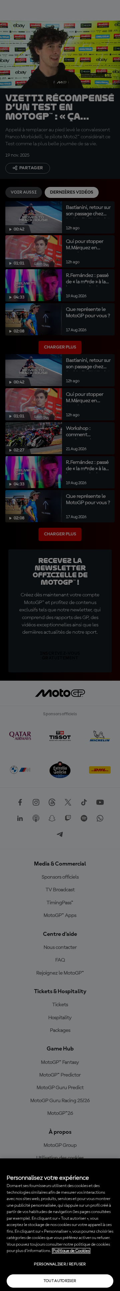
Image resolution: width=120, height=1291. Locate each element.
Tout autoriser (60, 1281)
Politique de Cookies (71, 1251)
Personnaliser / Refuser (60, 1264)
